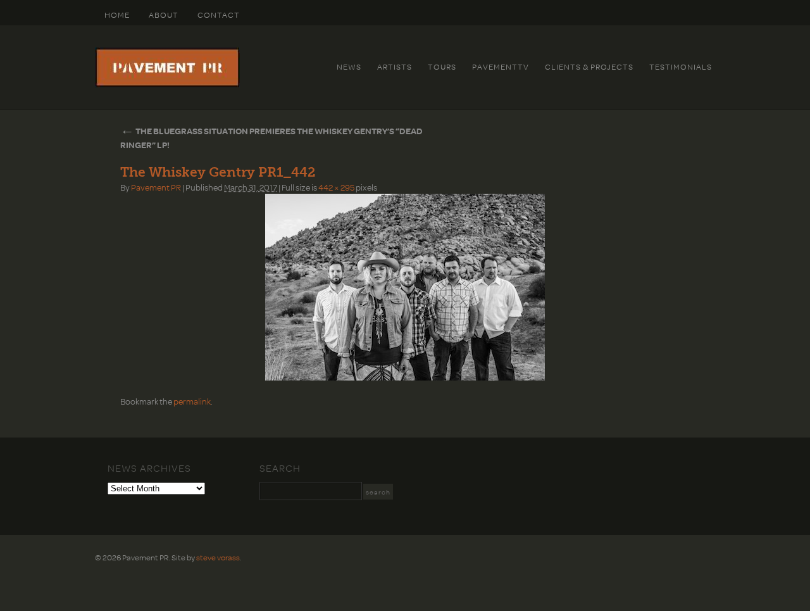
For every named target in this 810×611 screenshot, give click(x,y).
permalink (192, 401)
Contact (218, 14)
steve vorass (218, 557)
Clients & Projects (589, 66)
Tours (442, 66)
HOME (117, 14)
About (163, 14)
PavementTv (500, 66)
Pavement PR (156, 187)
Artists (394, 66)
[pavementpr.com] (167, 84)
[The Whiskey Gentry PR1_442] (405, 287)
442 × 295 (336, 187)
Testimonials (680, 66)
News (349, 66)
